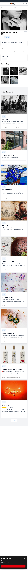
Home (4, 7)
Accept (13, 566)
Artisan (8, 7)
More (14, 420)
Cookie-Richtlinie (5, 562)
